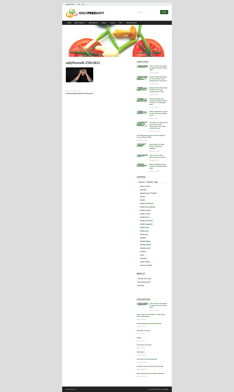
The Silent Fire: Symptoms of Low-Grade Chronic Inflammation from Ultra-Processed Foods (158, 125)
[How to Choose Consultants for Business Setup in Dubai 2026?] (142, 66)
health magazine (146, 224)
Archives (149, 182)
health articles (145, 210)
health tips (144, 234)
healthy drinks (145, 245)
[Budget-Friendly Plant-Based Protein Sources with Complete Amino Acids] (142, 88)
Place (112, 23)
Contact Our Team (144, 278)
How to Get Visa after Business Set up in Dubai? (157, 156)
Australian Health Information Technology (150, 366)
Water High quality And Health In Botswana (150, 373)
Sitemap (141, 285)
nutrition (143, 258)
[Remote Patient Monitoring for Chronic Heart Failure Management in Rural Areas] (142, 77)
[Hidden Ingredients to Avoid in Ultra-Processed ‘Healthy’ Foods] (142, 112)
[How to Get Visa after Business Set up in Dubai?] (142, 155)
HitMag (166, 389)
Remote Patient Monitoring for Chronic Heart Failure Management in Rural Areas (158, 79)
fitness (142, 196)
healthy (143, 238)
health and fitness (147, 203)
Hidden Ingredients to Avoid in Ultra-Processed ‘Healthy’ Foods (158, 113)
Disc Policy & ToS (144, 282)
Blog (83, 4)
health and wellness (147, 207)
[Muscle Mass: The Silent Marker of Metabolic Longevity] (142, 144)
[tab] (141, 182)
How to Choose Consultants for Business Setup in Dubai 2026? (158, 68)
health (142, 200)
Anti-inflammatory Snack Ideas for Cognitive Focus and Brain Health (151, 136)
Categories (141, 182)
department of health (148, 193)
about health (79, 23)
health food (144, 217)
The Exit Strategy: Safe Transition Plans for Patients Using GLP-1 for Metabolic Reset (158, 101)
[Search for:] (152, 12)
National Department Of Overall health (149, 323)
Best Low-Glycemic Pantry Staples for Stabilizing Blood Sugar (158, 166)
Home (78, 4)
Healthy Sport (145, 248)
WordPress (158, 389)
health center (145, 214)
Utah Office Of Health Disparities (147, 359)
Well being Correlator (143, 330)
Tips (120, 23)
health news (144, 227)
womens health (146, 265)
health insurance (146, 221)
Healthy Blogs (131, 23)
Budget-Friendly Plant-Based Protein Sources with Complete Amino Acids (158, 89)
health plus (144, 231)
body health (93, 23)
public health (145, 262)
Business (143, 190)
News (104, 23)
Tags (156, 182)
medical (143, 251)
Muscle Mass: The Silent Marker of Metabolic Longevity (156, 146)
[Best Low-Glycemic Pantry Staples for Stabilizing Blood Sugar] (142, 164)
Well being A (141, 352)
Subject (139, 338)
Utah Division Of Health (144, 345)
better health (145, 186)
